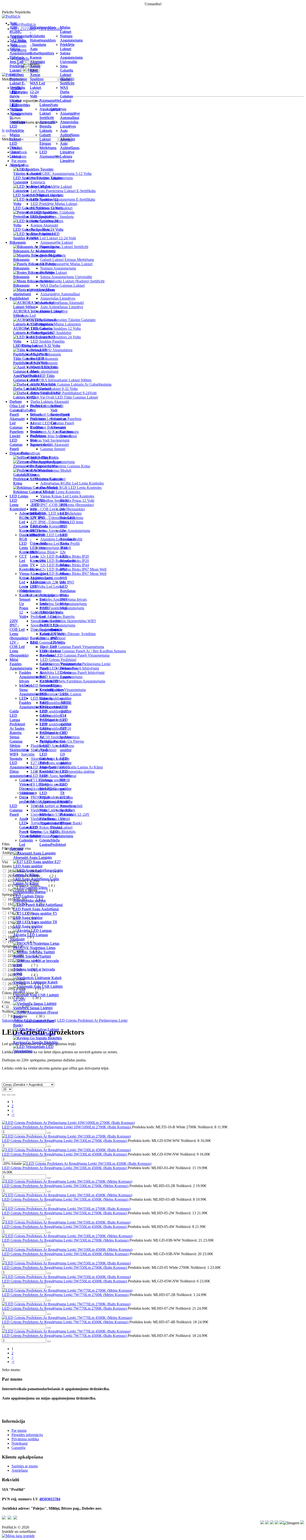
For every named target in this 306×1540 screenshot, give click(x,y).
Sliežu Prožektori (58, 842)
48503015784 (49, 1499)
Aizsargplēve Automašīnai (70, 115)
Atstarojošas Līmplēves (69, 124)
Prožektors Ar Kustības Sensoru (38, 425)
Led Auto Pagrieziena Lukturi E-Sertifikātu (18, 81)
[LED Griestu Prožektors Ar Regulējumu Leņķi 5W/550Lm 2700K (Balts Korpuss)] (66, 1263)
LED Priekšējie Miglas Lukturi (17, 132)
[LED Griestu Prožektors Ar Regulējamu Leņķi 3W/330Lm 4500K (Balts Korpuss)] (87, 1164)
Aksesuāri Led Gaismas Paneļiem (17, 425)
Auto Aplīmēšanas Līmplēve (69, 147)
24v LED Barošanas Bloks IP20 (68, 517)
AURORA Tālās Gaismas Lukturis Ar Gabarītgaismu (71, 384)
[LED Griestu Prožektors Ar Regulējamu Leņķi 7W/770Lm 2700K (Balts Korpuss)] (66, 1304)
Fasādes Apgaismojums (21, 666)
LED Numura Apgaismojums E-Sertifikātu (21, 113)
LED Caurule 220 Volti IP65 (57, 631)
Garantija (18, 1448)
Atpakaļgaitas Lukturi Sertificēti (49, 113)
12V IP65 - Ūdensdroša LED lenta (39, 524)
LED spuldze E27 (65, 724)
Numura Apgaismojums (71, 38)
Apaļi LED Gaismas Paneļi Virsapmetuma (72, 647)
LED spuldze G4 (65, 737)
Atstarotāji (47, 122)
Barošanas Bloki (37, 640)
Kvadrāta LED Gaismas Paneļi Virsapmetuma (74, 655)
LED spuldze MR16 (65, 775)
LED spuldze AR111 (65, 698)
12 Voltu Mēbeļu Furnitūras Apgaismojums (72, 681)
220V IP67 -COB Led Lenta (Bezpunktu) (19, 629)
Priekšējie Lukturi (67, 47)
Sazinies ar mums (24, 1466)
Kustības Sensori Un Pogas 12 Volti (25, 606)
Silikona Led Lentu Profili (45, 618)
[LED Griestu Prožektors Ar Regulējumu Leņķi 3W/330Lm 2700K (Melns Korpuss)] (67, 1236)
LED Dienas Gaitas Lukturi (15, 149)
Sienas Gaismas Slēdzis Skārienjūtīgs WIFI (19, 745)
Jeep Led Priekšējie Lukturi (17, 66)
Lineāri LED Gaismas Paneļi (16, 442)
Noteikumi (19, 1443)
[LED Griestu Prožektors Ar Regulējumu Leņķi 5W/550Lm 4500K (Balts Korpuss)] (66, 1277)
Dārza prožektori (26, 799)
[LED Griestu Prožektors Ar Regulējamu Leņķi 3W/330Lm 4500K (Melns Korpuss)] (67, 1195)
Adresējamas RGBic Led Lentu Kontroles (72, 483)
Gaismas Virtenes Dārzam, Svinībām (68, 634)
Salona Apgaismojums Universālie (71, 57)
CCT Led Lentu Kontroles (26, 562)
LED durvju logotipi (15, 96)
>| (12, 1115)
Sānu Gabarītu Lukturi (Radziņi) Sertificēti (72, 281)
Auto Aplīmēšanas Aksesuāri (69, 135)
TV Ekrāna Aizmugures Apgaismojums (41, 571)
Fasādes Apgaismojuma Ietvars (30, 676)
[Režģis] (4, 1095)
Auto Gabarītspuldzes (42, 51)
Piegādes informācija (27, 1435)
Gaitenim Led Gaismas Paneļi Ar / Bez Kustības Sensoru (83, 651)
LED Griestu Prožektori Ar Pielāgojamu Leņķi (92, 1020)
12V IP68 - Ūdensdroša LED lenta (39, 541)
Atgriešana (19, 1470)
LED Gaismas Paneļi (16, 810)
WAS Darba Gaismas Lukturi (66, 94)
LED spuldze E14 (65, 711)
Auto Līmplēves (58, 107)
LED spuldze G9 (65, 750)
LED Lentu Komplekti (38, 556)
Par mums (19, 1430)
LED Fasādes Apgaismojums (30, 702)
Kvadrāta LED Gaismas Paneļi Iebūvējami (72, 672)
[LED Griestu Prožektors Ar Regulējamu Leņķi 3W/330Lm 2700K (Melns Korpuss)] (67, 1181)
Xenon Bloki (35, 68)
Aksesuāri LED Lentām (37, 586)
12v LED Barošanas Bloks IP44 (68, 539)
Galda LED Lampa (15, 715)
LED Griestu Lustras (35, 831)
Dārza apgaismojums (20, 773)
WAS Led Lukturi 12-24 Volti (37, 89)
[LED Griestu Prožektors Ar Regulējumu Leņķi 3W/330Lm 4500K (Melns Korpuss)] (67, 1250)
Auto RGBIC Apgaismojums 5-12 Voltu (21, 33)
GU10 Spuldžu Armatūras (68, 801)
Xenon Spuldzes (37, 77)
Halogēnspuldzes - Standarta (43, 42)
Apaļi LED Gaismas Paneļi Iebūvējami (47, 758)
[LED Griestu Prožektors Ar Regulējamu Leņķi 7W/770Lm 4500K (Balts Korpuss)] (66, 1331)
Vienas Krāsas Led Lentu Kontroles (67, 496)
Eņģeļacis (17, 57)
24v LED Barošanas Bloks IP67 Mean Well (73, 574)
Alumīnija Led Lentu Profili (47, 601)
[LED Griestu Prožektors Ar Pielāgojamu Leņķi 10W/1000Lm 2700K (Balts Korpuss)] (68, 1123)
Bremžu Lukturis (45, 128)
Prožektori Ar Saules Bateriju (17, 728)
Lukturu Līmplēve (67, 158)
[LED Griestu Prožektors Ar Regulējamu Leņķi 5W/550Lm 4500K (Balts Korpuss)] (66, 1222)
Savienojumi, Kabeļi (49, 631)
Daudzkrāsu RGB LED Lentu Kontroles (71, 488)
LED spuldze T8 (65, 788)
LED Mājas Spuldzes (57, 685)
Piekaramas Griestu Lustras (68, 672)
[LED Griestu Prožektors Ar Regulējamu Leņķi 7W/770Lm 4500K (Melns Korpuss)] (67, 1318)
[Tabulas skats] (13, 1095)
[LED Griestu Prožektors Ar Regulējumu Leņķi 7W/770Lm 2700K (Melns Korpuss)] (67, 1290)
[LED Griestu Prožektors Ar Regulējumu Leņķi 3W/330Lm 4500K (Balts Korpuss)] (66, 1150)
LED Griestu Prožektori (47, 715)
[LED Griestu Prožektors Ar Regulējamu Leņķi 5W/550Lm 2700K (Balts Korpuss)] (66, 1209)
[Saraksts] (9, 1095)
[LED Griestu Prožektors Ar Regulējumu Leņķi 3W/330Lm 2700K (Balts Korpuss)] (66, 1136)
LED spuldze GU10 (65, 762)
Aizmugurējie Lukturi (49, 102)
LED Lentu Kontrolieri (18, 504)
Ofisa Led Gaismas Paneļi (17, 410)
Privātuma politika (25, 1439)
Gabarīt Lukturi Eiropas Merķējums (67, 260)
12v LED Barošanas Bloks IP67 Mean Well (73, 569)
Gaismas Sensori (66, 434)
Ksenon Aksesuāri (37, 59)
